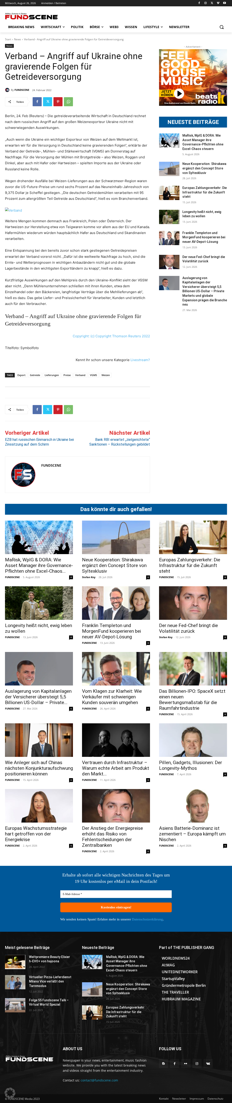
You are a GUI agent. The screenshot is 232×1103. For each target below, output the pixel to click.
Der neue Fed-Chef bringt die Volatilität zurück (188, 628)
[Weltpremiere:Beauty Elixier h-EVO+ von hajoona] (15, 962)
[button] (221, 27)
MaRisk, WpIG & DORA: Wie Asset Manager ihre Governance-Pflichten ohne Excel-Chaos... (39, 565)
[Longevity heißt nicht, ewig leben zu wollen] (169, 217)
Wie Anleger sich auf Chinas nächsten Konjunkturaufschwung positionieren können (39, 768)
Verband (80, 375)
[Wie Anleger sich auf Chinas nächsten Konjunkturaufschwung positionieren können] (39, 740)
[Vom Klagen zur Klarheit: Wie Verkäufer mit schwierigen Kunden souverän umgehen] (116, 668)
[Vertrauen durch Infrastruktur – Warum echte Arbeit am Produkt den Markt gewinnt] (116, 740)
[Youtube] (224, 3)
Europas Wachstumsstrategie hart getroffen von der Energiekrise (36, 833)
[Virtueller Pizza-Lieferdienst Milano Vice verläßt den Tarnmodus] (15, 982)
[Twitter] (212, 3)
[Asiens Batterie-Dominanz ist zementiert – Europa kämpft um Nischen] (193, 806)
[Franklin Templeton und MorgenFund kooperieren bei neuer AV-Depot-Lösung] (169, 238)
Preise (67, 375)
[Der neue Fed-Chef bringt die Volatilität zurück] (169, 262)
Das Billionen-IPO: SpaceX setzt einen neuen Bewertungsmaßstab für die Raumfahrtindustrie (192, 699)
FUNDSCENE (21, 90)
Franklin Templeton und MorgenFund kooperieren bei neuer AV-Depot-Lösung (203, 237)
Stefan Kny (88, 577)
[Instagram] (205, 3)
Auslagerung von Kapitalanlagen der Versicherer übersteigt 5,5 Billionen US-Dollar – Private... (38, 696)
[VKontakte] (208, 1063)
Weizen (106, 375)
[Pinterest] (58, 101)
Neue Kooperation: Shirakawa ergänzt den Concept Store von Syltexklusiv (204, 168)
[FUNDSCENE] (8, 90)
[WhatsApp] (68, 101)
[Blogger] (163, 1063)
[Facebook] (199, 3)
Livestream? (140, 360)
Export (21, 375)
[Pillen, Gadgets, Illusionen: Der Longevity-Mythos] (193, 740)
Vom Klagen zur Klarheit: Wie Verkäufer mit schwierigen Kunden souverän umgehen (112, 696)
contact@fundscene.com (99, 1080)
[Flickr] (185, 1063)
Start (8, 39)
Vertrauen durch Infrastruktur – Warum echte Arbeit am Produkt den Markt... (115, 768)
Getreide (35, 375)
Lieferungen (52, 375)
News (17, 39)
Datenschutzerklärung (147, 919)
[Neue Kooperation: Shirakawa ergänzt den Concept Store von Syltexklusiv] (169, 169)
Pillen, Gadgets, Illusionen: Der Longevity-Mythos (190, 765)
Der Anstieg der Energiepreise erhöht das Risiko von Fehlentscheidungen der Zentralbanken (112, 836)
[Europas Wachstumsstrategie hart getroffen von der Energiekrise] (39, 806)
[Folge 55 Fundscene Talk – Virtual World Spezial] (15, 1005)
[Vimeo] (218, 3)
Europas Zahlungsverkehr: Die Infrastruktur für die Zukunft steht (204, 192)
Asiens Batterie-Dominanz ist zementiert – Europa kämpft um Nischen (192, 833)
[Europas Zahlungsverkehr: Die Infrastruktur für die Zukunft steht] (169, 193)
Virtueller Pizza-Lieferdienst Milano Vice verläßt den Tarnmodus (50, 981)
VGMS (93, 375)
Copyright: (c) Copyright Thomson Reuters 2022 (111, 336)
